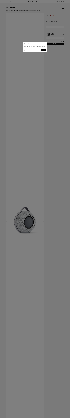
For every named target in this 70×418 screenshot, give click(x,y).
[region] (35, 47)
